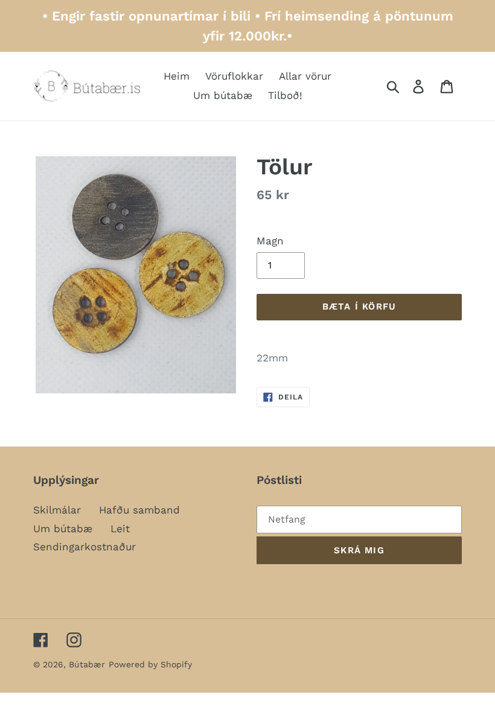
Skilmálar (57, 510)
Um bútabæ (62, 529)
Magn (270, 241)
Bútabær (87, 664)
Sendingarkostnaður (84, 547)
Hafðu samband (139, 510)
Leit (120, 529)
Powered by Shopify (150, 664)
